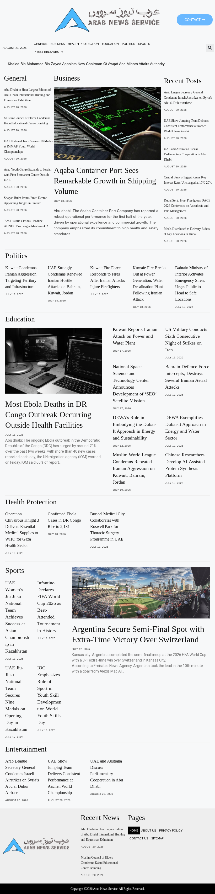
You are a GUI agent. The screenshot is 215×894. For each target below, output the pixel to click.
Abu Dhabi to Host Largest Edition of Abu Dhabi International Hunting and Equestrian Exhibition (27, 95)
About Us (148, 830)
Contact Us (139, 838)
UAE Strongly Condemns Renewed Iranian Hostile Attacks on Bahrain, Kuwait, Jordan (65, 280)
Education (110, 43)
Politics (128, 43)
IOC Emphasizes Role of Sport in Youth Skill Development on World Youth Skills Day (49, 695)
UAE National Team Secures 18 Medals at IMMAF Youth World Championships (28, 146)
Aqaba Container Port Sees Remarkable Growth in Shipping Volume (105, 180)
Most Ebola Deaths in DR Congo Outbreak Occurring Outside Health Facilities (48, 414)
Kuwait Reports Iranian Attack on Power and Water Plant (135, 336)
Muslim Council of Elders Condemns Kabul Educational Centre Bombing (99, 863)
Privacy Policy (170, 830)
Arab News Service (105, 889)
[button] (210, 48)
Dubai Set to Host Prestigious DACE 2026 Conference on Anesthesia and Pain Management (187, 206)
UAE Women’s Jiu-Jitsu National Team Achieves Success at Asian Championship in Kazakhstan (17, 617)
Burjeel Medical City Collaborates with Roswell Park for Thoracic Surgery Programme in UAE (107, 526)
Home (134, 830)
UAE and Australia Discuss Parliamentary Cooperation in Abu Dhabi (185, 154)
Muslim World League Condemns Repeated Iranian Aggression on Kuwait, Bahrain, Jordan (134, 468)
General (40, 43)
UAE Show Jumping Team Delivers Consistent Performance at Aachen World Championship (186, 126)
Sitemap (157, 838)
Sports (144, 43)
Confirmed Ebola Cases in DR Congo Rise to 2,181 (64, 520)
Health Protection (83, 43)
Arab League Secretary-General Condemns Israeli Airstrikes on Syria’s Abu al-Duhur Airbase (188, 98)
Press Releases (46, 51)
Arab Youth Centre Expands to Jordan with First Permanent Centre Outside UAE (27, 175)
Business (58, 43)
